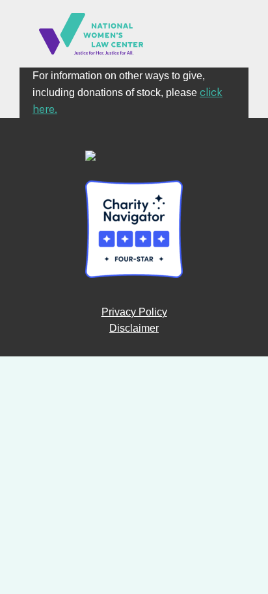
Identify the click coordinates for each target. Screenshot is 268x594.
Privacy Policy (134, 311)
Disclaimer (134, 328)
